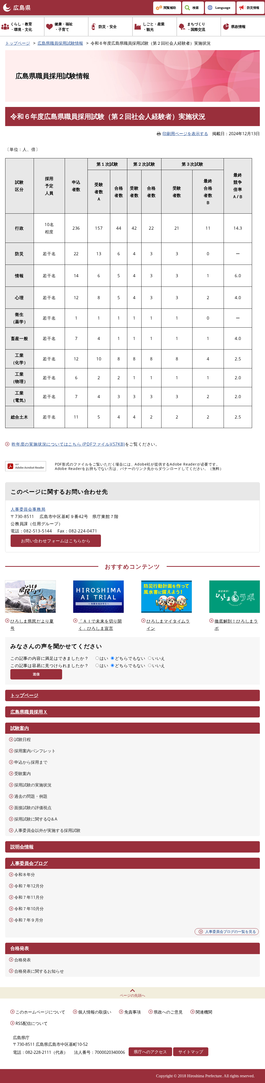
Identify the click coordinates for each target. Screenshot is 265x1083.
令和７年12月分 (29, 886)
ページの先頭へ (132, 995)
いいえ (158, 658)
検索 (196, 7)
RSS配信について (32, 1023)
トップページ (17, 43)
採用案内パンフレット (35, 751)
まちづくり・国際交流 (196, 26)
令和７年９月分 (28, 920)
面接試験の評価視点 (32, 807)
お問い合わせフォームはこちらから (56, 541)
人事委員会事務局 (28, 509)
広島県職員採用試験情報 (60, 43)
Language (222, 7)
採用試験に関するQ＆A (35, 819)
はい (104, 658)
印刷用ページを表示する (185, 133)
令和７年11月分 (29, 897)
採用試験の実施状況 (32, 785)
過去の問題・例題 (30, 796)
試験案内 (19, 728)
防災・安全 (108, 26)
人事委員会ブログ (29, 863)
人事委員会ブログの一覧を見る (230, 931)
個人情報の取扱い (94, 1012)
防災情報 (253, 7)
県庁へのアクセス (150, 1052)
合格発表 (22, 960)
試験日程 (22, 739)
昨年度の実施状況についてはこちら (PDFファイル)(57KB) (68, 444)
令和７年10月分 (29, 908)
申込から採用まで (30, 762)
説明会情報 (22, 847)
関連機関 (204, 1012)
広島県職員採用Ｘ (29, 712)
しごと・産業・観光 (154, 26)
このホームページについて (40, 1012)
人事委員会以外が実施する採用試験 (47, 830)
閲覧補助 (170, 7)
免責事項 (132, 1012)
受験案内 (22, 773)
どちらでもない (130, 658)
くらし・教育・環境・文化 (21, 26)
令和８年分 (24, 874)
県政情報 (238, 26)
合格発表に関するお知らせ (39, 971)
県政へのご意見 (168, 1012)
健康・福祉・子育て (64, 26)
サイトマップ (190, 1052)
